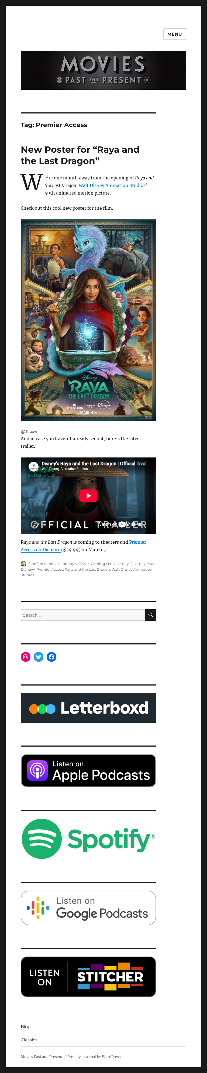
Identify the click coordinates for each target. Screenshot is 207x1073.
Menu (174, 34)
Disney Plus (143, 563)
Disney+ (28, 569)
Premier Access (49, 569)
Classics (29, 1039)
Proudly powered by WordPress (94, 1057)
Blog (26, 1026)
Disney (122, 563)
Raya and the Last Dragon (87, 569)
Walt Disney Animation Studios (112, 185)
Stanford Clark (40, 563)
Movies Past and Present (42, 1057)
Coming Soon (103, 563)
